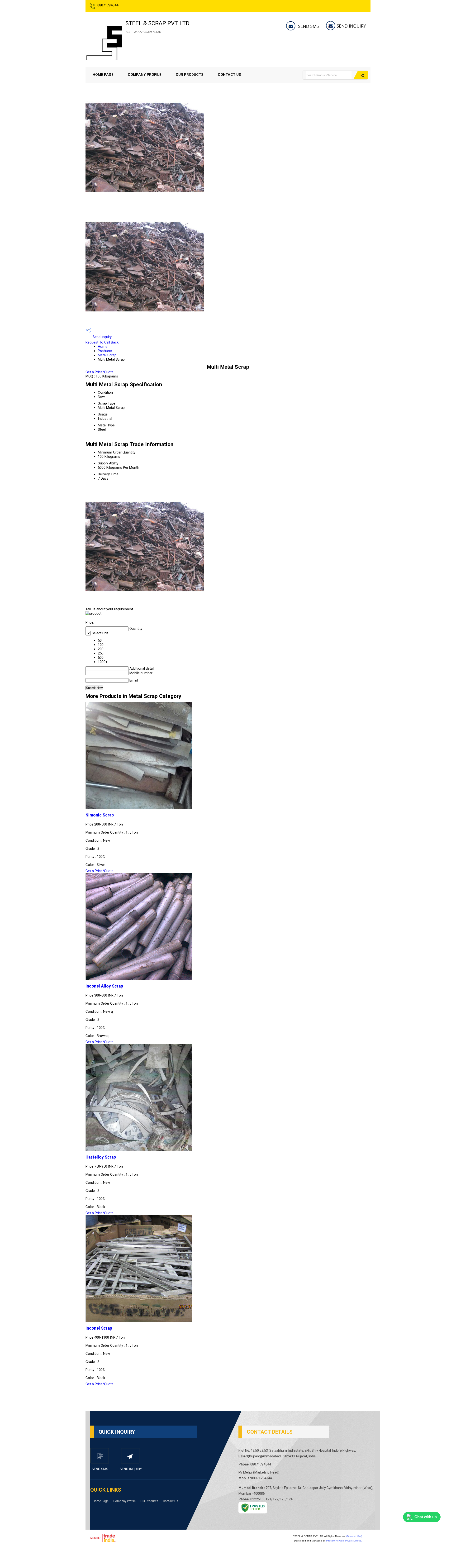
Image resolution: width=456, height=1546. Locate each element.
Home (102, 346)
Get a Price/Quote (100, 372)
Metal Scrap (107, 355)
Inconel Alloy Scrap (104, 986)
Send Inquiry (102, 337)
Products (105, 351)
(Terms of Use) (354, 1536)
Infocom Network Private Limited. (344, 1540)
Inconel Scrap (99, 1328)
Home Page (103, 74)
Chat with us (425, 1517)
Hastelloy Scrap (101, 1157)
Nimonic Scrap (100, 815)
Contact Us (229, 74)
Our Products (190, 74)
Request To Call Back (102, 342)
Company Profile (145, 74)
